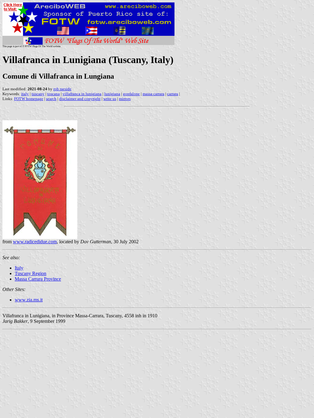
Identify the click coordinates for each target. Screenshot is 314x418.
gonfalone (131, 93)
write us (109, 98)
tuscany (38, 93)
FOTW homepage (28, 98)
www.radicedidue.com (35, 241)
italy (25, 93)
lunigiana (112, 93)
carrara (172, 93)
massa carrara (153, 93)
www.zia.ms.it (29, 299)
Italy (19, 268)
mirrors (125, 98)
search (51, 98)
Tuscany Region (30, 273)
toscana (53, 93)
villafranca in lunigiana (82, 93)
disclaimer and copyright (80, 98)
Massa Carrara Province (38, 279)
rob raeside (62, 89)
